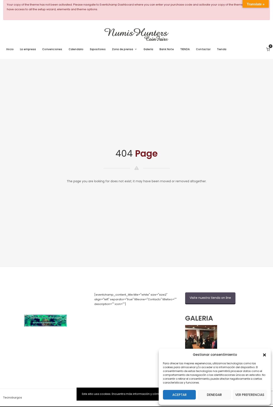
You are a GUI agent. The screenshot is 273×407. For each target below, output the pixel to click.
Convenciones (52, 49)
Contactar (203, 49)
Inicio (10, 49)
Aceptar (179, 394)
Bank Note (167, 49)
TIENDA (185, 49)
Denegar (214, 394)
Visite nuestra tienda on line (210, 298)
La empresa (28, 49)
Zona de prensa (122, 49)
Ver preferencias (249, 394)
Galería (148, 49)
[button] (264, 354)
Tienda (221, 49)
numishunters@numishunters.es (116, 313)
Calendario (76, 49)
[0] (268, 49)
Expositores (98, 49)
